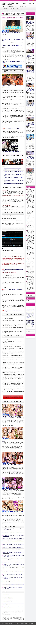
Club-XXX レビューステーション (16, 8)
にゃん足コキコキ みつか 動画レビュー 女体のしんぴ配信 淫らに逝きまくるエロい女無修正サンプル (30, 268)
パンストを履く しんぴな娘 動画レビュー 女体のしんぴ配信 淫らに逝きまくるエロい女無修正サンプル (30, 258)
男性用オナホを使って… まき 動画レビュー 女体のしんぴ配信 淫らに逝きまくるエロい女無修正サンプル (30, 232)
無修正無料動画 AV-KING (22, 6)
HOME (4, 6)
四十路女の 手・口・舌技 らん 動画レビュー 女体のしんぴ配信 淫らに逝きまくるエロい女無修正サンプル (18, 618)
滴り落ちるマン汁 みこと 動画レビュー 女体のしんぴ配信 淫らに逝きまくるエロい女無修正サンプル (30, 206)
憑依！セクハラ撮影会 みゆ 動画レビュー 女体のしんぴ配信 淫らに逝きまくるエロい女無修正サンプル (30, 263)
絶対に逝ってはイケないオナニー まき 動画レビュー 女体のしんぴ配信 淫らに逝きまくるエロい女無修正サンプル (30, 212)
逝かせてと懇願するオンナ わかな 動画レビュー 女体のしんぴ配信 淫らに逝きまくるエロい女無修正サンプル (30, 222)
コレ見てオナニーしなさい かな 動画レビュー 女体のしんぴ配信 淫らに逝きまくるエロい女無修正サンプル (30, 201)
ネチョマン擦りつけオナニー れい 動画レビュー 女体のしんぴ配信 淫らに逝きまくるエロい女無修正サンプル (7, 618)
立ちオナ (31, 323)
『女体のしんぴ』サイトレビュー (12, 6)
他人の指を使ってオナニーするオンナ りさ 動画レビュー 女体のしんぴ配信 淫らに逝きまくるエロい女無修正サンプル (30, 278)
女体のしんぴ (7, 612)
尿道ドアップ (11, 612)
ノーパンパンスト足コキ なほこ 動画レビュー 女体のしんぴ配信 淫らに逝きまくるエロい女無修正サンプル (30, 227)
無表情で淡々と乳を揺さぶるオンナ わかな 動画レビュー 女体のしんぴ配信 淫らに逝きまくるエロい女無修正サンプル (30, 273)
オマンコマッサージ (30, 314)
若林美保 (32, 325)
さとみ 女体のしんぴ (14, 614)
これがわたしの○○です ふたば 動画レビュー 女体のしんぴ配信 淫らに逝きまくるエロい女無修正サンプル (30, 247)
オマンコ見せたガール (29, 315)
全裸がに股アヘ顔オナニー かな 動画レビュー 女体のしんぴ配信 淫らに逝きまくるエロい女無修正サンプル (30, 253)
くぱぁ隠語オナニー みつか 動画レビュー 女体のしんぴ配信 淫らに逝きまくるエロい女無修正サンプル (30, 191)
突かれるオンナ (28, 323)
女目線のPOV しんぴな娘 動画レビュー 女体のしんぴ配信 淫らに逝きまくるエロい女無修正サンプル (30, 217)
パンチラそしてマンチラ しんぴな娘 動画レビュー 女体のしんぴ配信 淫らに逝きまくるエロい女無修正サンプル (30, 237)
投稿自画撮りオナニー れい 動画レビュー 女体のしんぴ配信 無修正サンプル (13, 538)
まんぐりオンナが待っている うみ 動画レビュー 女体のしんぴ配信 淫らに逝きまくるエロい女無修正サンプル (30, 242)
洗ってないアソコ (16, 612)
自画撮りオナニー (28, 325)
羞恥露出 (20, 612)
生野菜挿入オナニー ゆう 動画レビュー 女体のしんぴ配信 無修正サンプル (13, 547)
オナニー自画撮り (30, 313)
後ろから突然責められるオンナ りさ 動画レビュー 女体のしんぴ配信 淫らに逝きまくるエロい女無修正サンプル (30, 196)
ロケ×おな (4, 612)
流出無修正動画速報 (6, 8)
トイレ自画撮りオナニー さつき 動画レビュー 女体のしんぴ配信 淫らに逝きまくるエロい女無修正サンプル (30, 288)
